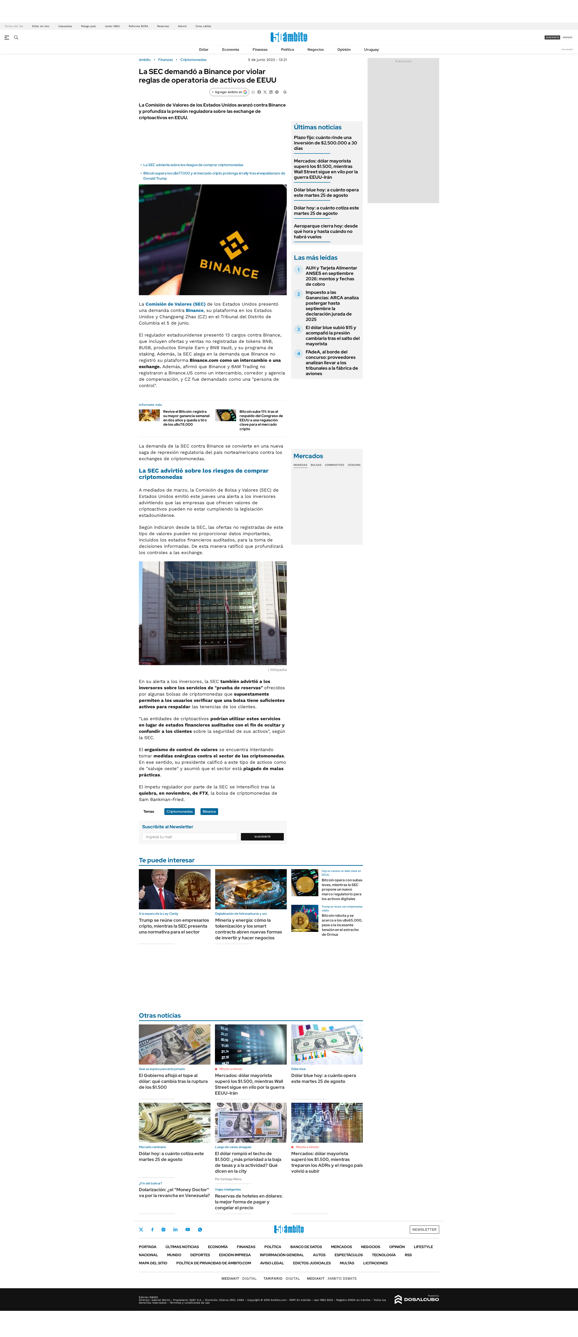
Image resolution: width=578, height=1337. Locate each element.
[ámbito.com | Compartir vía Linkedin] (271, 92)
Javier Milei (112, 26)
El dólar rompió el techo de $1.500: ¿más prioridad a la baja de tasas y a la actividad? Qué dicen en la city (248, 1162)
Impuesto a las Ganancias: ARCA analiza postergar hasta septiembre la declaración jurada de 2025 (332, 305)
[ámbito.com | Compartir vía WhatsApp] (253, 92)
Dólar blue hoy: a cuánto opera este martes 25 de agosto (326, 192)
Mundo (174, 1255)
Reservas (163, 26)
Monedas (300, 465)
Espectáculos (349, 1255)
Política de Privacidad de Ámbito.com (213, 1263)
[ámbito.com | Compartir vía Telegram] (277, 92)
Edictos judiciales (312, 1263)
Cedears (354, 465)
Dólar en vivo (40, 26)
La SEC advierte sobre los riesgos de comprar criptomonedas (193, 164)
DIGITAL (239, 1278)
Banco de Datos (306, 1246)
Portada (147, 1246)
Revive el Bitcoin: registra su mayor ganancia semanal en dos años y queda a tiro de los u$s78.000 (186, 418)
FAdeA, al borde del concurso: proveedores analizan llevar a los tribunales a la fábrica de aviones (332, 362)
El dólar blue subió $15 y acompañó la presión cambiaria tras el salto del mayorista (333, 336)
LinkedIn (175, 1230)
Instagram (163, 1230)
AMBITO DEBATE (332, 1278)
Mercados (341, 1246)
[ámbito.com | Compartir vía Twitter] (265, 92)
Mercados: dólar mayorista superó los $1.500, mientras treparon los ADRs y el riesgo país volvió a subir (327, 1162)
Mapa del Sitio (153, 1263)
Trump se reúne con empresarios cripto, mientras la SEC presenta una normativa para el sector (174, 926)
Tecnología (384, 1255)
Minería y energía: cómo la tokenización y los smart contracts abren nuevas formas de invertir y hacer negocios (248, 929)
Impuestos (65, 26)
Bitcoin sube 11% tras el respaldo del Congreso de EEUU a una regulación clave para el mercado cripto (261, 420)
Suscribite (262, 836)
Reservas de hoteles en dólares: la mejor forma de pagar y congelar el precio (249, 1202)
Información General (282, 1255)
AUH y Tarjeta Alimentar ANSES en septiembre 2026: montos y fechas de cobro (331, 276)
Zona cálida (203, 26)
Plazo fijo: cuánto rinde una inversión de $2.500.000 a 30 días (325, 143)
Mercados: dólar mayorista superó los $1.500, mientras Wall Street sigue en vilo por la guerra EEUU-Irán (326, 169)
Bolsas (316, 465)
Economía (230, 49)
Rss (408, 1255)
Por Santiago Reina (228, 1179)
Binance (209, 811)
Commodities (334, 465)
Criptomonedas (193, 60)
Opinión (344, 49)
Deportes (200, 1255)
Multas (347, 1263)
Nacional (148, 1255)
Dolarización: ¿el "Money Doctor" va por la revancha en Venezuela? (174, 1192)
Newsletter (567, 49)
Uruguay (371, 49)
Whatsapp (200, 1230)
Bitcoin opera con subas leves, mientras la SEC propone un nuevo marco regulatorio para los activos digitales (342, 889)
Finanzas (260, 49)
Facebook (152, 1230)
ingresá (567, 37)
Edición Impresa (235, 1255)
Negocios (316, 49)
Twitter (141, 1229)
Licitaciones (375, 1263)
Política (287, 49)
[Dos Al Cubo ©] (417, 1299)
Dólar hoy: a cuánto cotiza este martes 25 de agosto (326, 210)
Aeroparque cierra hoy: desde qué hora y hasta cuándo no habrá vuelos (326, 231)
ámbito (145, 60)
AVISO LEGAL (272, 1263)
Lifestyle (423, 1246)
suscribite (552, 37)
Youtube (187, 1229)
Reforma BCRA (138, 26)
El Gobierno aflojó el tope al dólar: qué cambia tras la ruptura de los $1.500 (173, 1081)
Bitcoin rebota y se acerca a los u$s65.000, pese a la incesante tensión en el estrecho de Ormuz (342, 925)
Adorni (182, 26)
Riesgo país (88, 26)
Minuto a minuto (230, 1069)
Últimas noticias (182, 1246)
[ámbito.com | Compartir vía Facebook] (259, 92)
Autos (319, 1255)
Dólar (204, 49)
